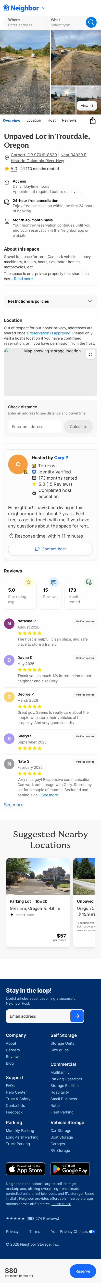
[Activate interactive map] (50, 372)
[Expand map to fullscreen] (90, 354)
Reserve (83, 1271)
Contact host (54, 548)
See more (13, 804)
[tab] (11, 120)
